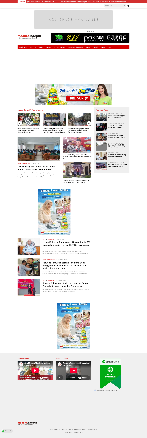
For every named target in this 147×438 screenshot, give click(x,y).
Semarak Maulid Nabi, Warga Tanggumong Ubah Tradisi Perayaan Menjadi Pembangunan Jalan (53, 130)
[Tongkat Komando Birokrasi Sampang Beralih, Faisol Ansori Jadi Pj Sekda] (101, 127)
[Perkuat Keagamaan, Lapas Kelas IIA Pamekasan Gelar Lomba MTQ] (77, 170)
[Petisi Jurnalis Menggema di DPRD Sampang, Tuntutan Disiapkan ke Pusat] (101, 117)
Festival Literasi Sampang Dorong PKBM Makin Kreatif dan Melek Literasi (117, 165)
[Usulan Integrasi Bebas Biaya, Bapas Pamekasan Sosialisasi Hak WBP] (39, 149)
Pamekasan (26, 164)
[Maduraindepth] (29, 37)
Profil (96, 47)
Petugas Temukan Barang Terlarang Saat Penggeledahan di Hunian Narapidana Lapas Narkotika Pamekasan (65, 265)
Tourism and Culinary (75, 47)
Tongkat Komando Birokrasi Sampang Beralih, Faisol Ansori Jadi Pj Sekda (117, 126)
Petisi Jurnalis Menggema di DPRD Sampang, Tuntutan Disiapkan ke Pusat (117, 117)
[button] (124, 5)
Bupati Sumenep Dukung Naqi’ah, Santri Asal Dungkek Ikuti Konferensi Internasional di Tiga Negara (117, 156)
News (32, 47)
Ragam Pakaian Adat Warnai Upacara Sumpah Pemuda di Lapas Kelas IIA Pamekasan (66, 284)
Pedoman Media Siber (90, 429)
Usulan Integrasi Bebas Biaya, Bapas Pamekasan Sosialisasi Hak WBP (36, 168)
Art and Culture (59, 47)
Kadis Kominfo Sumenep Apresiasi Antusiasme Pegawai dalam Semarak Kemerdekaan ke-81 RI (79, 116)
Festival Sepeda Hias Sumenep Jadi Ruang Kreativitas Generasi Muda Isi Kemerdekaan (73, 2)
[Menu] (19, 6)
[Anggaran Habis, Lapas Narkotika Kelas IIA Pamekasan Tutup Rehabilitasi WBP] (77, 145)
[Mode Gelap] (128, 6)
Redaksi (77, 429)
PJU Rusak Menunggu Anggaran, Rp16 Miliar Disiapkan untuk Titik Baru (117, 136)
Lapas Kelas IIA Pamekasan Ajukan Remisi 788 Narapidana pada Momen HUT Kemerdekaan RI (66, 245)
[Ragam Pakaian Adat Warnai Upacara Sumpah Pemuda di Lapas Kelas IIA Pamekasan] (29, 287)
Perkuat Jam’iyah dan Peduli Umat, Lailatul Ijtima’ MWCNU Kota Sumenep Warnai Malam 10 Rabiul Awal (28, 130)
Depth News (23, 47)
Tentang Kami (55, 429)
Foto (109, 47)
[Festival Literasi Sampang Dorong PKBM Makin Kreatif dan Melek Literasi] (101, 166)
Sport (41, 47)
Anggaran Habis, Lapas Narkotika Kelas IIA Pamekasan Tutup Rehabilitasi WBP (77, 157)
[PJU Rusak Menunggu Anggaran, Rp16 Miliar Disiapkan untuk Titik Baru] (101, 137)
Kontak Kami (66, 429)
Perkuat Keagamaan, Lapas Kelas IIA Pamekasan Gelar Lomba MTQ (76, 181)
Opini (88, 47)
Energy (48, 47)
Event (103, 47)
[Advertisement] (82, 66)
